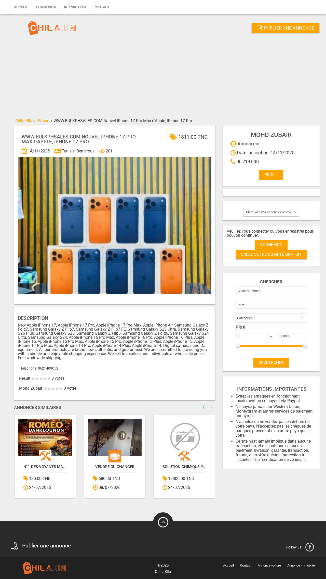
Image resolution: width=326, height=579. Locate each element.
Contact (101, 7)
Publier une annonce (288, 28)
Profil (271, 174)
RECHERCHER (271, 362)
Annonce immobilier (301, 565)
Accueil (21, 7)
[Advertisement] (163, 78)
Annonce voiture (269, 565)
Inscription (75, 7)
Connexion (46, 7)
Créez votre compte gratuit (271, 254)
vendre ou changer (114, 467)
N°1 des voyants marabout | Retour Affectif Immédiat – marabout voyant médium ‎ (45, 467)
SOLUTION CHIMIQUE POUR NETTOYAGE (184, 467)
